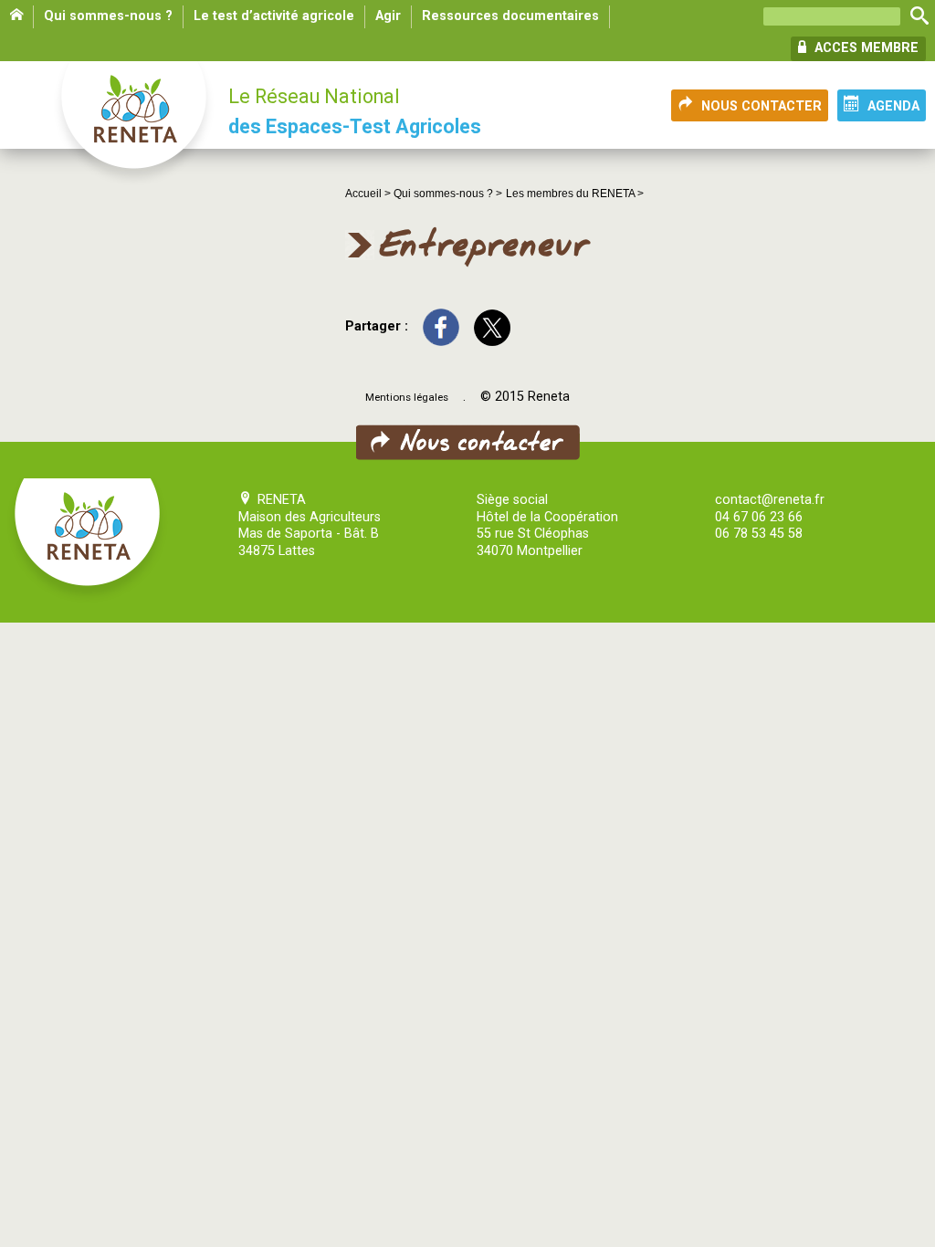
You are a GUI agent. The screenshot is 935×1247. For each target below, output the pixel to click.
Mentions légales (406, 397)
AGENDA (893, 106)
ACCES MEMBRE (865, 48)
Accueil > (369, 193)
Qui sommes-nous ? (108, 16)
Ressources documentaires (510, 16)
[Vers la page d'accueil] (135, 124)
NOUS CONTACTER (761, 106)
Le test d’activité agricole (274, 16)
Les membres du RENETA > (575, 193)
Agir (388, 16)
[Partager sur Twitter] (492, 326)
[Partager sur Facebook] (441, 326)
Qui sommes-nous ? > (448, 193)
